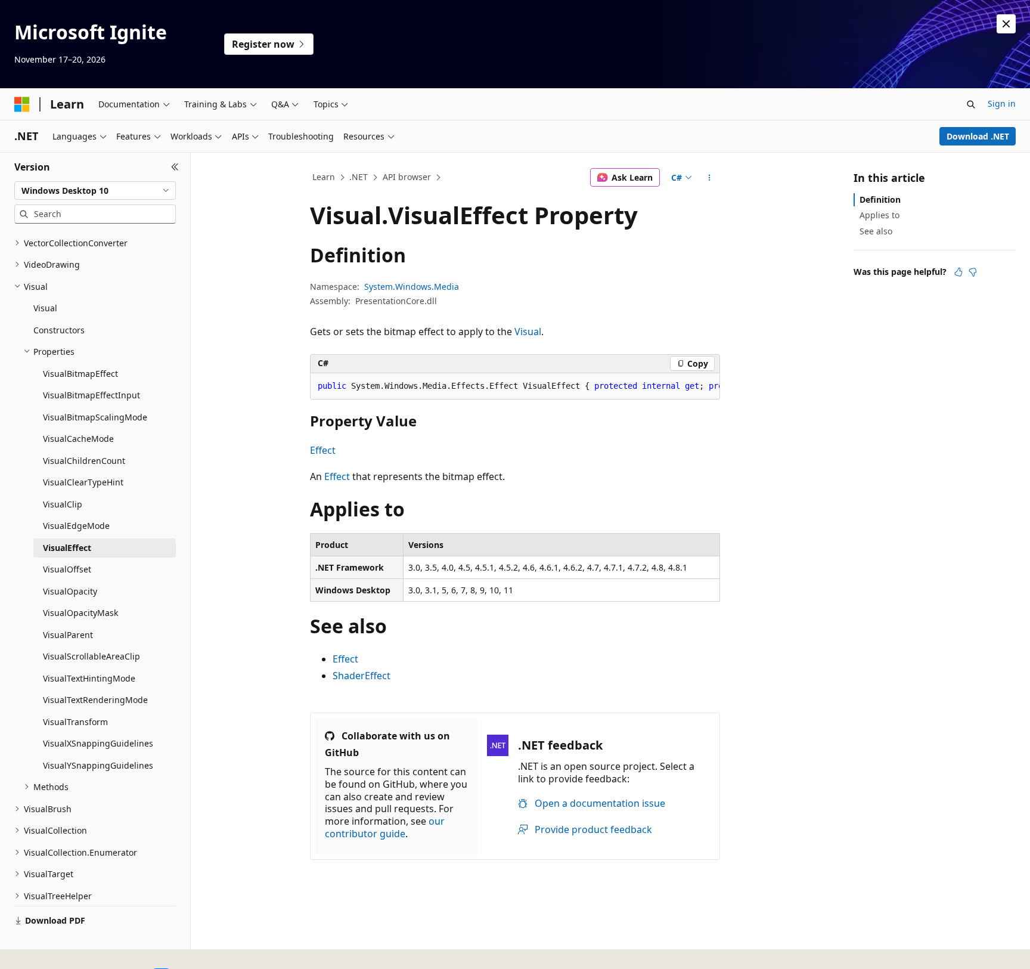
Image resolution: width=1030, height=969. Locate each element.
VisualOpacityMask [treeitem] (80, 612)
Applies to (879, 215)
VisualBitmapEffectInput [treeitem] (91, 395)
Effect (323, 450)
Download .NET (978, 136)
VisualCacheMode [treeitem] (78, 438)
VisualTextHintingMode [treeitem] (89, 678)
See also (876, 231)
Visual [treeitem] (45, 308)
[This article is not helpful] (973, 272)
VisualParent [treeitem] (68, 634)
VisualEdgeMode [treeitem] (76, 525)
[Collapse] (175, 167)
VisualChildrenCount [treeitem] (84, 460)
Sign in (1002, 103)
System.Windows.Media (411, 286)
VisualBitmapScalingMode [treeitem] (95, 417)
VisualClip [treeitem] (62, 504)
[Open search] (971, 104)
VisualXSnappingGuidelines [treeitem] (98, 743)
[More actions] (709, 177)
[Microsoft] (22, 104)
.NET (358, 176)
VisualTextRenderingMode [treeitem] (95, 699)
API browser (407, 176)
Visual (527, 331)
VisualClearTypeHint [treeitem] (83, 482)
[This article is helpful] (958, 272)
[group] (515, 386)
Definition (880, 199)
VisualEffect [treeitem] (67, 547)
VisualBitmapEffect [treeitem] (80, 373)
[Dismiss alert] (1006, 23)
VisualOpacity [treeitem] (70, 591)
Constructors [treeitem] (59, 330)
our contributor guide (385, 827)
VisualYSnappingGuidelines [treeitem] (98, 765)
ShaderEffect (361, 675)
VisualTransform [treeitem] (75, 721)
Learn (323, 176)
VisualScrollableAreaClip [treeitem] (91, 656)
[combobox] (95, 190)
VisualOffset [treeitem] (67, 569)
